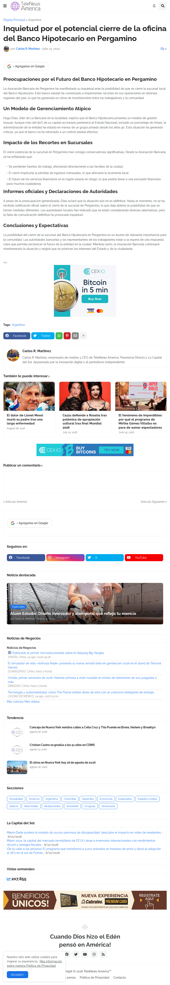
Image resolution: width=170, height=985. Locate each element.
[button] (5, 6)
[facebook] (66, 954)
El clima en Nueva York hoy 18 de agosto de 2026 (63, 762)
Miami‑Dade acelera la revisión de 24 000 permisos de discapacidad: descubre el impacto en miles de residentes (84, 832)
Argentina (34, 19)
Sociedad (72, 806)
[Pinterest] (67, 335)
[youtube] (85, 954)
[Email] (75, 335)
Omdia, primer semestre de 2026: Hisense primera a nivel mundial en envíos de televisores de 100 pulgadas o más (82, 680)
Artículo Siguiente (153, 501)
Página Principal (14, 19)
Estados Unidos (147, 798)
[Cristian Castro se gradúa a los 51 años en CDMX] (17, 750)
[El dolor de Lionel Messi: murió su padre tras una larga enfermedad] (29, 396)
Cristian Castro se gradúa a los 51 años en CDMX (62, 745)
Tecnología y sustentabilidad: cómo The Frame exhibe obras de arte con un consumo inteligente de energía (81, 692)
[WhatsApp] (59, 335)
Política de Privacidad (94, 977)
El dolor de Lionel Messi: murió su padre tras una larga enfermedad (25, 419)
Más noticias (15, 701)
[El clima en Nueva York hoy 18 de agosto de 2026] (17, 767)
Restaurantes (52, 806)
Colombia (70, 798)
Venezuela (108, 806)
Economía (106, 798)
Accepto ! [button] (17, 974)
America (34, 798)
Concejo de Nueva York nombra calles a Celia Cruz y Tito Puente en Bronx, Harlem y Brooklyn (92, 727)
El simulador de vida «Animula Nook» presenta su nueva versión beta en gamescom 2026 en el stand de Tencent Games (84, 665)
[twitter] (75, 954)
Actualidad (16, 798)
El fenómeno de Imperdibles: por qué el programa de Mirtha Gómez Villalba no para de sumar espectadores (140, 421)
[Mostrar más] (83, 335)
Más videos (32, 701)
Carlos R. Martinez (36, 351)
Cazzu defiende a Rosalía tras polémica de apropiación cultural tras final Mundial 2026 (85, 421)
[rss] (103, 954)
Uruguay (89, 806)
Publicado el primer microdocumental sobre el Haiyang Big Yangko (58, 653)
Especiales (125, 798)
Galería (13, 806)
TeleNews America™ (97, 971)
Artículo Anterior (16, 501)
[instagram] (94, 954)
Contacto (119, 977)
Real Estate (31, 806)
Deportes (88, 798)
